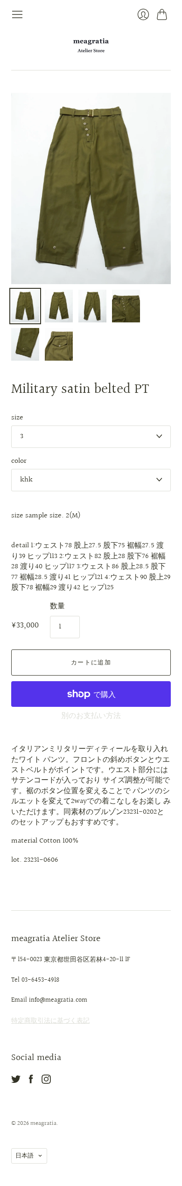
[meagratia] (91, 45)
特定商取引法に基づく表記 (50, 1021)
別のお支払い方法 (91, 716)
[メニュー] (17, 14)
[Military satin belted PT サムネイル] (25, 306)
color (19, 461)
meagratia (43, 1123)
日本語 (24, 1155)
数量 (57, 606)
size (17, 418)
